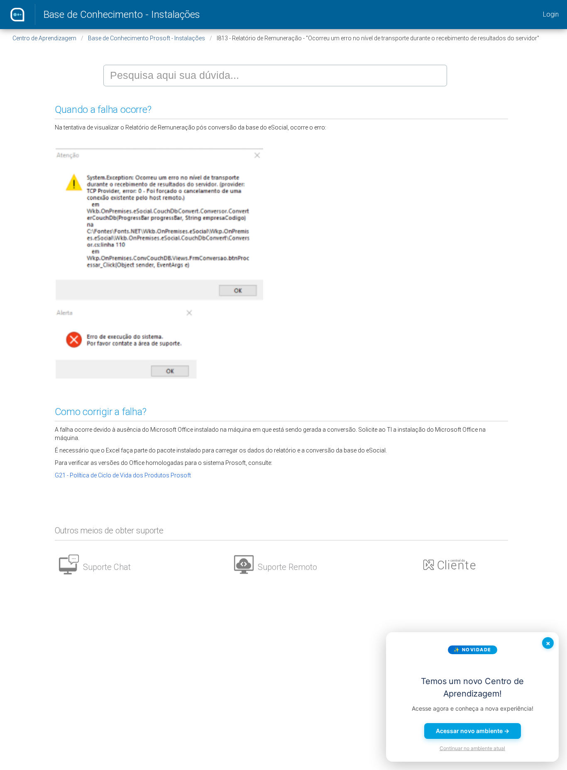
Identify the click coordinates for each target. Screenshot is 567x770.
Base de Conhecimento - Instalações (122, 14)
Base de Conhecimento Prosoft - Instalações (146, 38)
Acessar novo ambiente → (472, 730)
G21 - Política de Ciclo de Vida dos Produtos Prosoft (123, 475)
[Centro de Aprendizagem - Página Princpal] (17, 14)
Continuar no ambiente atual (472, 748)
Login (551, 14)
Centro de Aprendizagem (44, 38)
